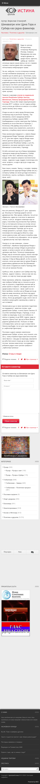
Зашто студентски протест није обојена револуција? (18, 737)
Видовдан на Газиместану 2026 (11, 747)
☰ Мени (5, 3)
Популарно (7, 552)
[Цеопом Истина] (20, 8)
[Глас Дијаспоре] (15, 623)
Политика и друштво (17, 32)
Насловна (4, 32)
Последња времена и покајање (11, 742)
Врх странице (31, 359)
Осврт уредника (9, 499)
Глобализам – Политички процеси (18, 487)
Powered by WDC (33, 782)
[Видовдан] (15, 601)
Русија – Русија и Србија (15, 475)
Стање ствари (15, 353)
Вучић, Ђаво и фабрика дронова (12, 732)
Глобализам (8, 479)
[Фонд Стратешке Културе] (15, 591)
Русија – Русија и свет (14, 470)
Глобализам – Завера (14, 483)
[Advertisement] (15, 536)
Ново (20, 552)
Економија (7, 503)
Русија (6, 467)
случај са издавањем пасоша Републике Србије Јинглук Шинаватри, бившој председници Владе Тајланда (18, 98)
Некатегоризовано (10, 508)
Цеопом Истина (14, 775)
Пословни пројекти (10, 494)
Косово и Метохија (10, 512)
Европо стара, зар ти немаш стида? (13, 752)
